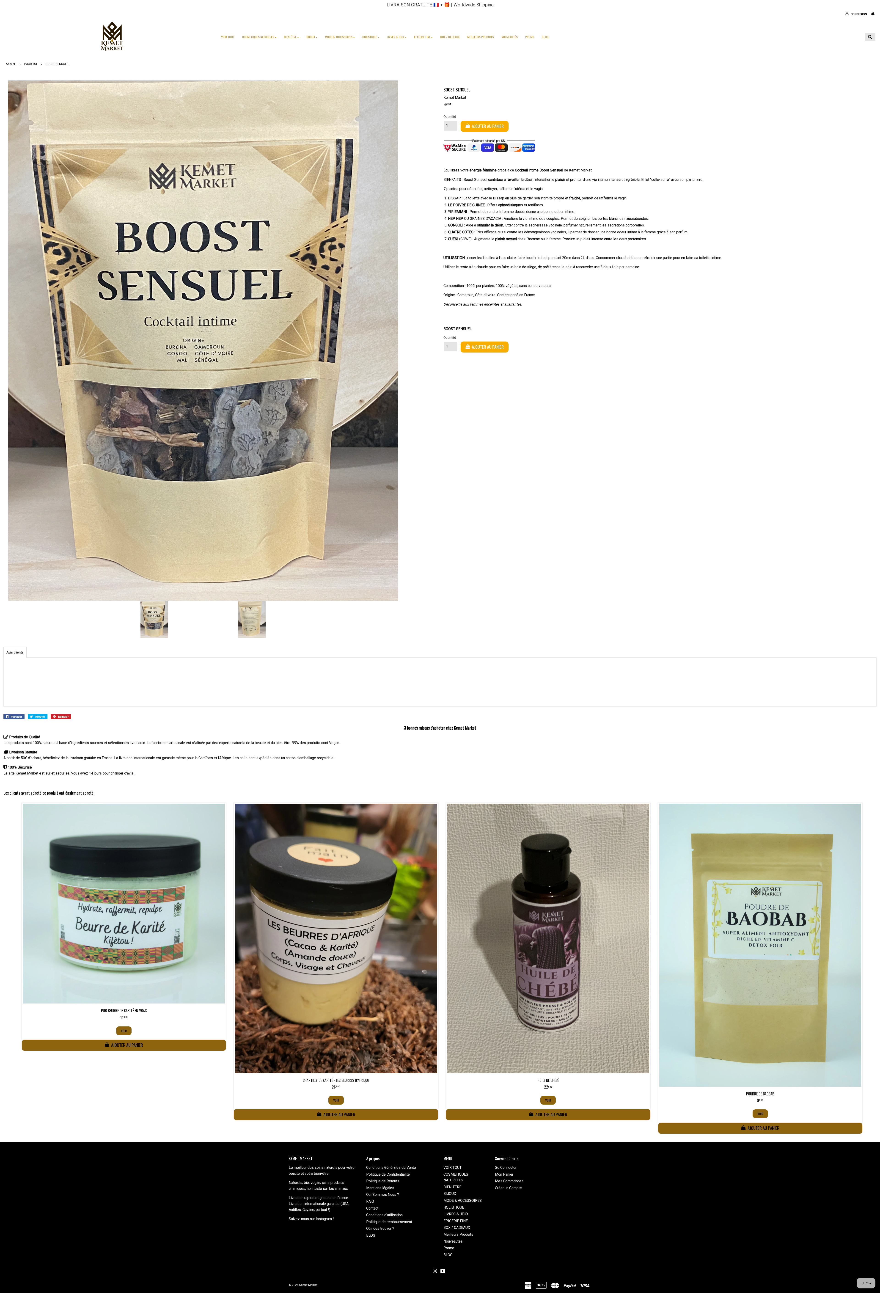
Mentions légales (380, 1188)
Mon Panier (504, 1174)
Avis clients (15, 652)
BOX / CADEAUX (450, 36)
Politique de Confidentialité (388, 1174)
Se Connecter (506, 1167)
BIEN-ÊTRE (290, 36)
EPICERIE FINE (422, 36)
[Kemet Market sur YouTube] (442, 1271)
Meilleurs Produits (480, 36)
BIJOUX (311, 36)
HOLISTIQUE (370, 36)
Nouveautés (509, 36)
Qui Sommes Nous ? (382, 1194)
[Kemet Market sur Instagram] (435, 1271)
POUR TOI (30, 64)
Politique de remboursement (389, 1222)
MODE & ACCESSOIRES (339, 36)
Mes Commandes (509, 1181)
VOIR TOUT (227, 36)
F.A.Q (370, 1201)
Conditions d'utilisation (384, 1215)
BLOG (545, 36)
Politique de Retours (382, 1181)
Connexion (859, 14)
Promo (529, 36)
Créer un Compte (508, 1188)
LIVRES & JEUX (396, 36)
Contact (372, 1208)
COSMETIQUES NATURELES (258, 36)
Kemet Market (308, 1285)
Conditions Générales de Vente (391, 1167)
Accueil (11, 64)
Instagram (324, 1219)
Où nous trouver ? (380, 1228)
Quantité (449, 117)
